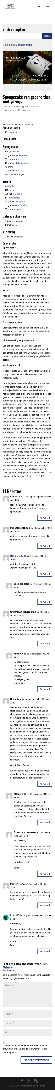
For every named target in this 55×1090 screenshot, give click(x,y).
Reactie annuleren (9, 970)
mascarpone (19, 201)
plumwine (18, 221)
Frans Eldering (18, 915)
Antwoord (45, 518)
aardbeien (18, 237)
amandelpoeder (20, 155)
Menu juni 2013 (25, 124)
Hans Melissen (18, 556)
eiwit (16, 151)
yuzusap (17, 209)
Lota (14, 225)
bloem (16, 170)
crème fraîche (20, 205)
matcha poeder (20, 163)
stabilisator (14, 198)
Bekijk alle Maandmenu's (17, 44)
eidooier (11, 186)
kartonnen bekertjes (14, 174)
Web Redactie (15, 106)
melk (19, 194)
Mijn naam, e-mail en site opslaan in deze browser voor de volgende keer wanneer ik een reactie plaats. (25, 1049)
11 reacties (26, 110)
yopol (16, 159)
